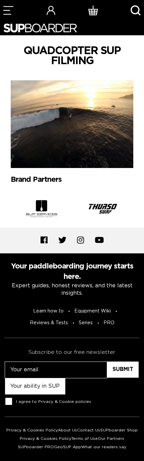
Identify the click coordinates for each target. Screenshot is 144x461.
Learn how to (48, 311)
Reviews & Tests (49, 323)
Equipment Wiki (92, 311)
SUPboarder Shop (119, 430)
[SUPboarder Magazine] (40, 28)
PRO (109, 323)
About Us (67, 430)
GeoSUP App (67, 447)
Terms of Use (84, 439)
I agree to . (54, 402)
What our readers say (103, 447)
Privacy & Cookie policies (64, 402)
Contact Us (88, 430)
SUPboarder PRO (36, 447)
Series (86, 323)
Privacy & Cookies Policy (32, 430)
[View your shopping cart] (93, 10)
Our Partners (111, 439)
